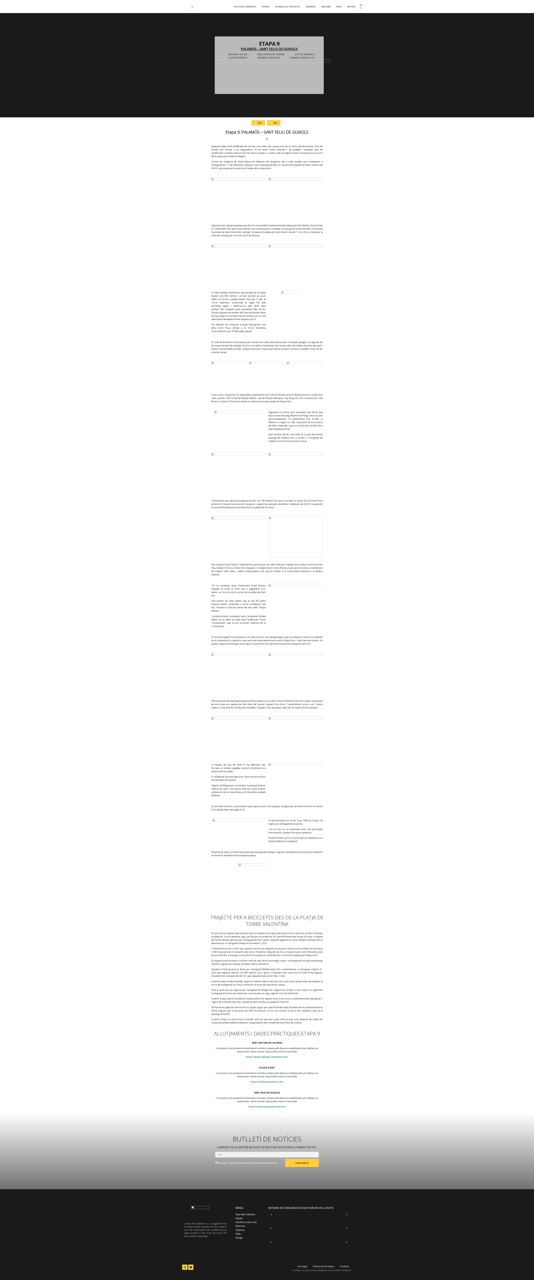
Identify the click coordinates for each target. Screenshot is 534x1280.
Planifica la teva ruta (287, 6)
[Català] (361, 6)
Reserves (311, 6)
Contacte (344, 1266)
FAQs (339, 6)
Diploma (326, 6)
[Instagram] (184, 1267)
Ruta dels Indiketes (245, 6)
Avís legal (302, 1266)
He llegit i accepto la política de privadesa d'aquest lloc (247, 1162)
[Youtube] (190, 1267)
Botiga (351, 6)
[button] (271, 1214)
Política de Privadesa (323, 1266)
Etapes (265, 6)
